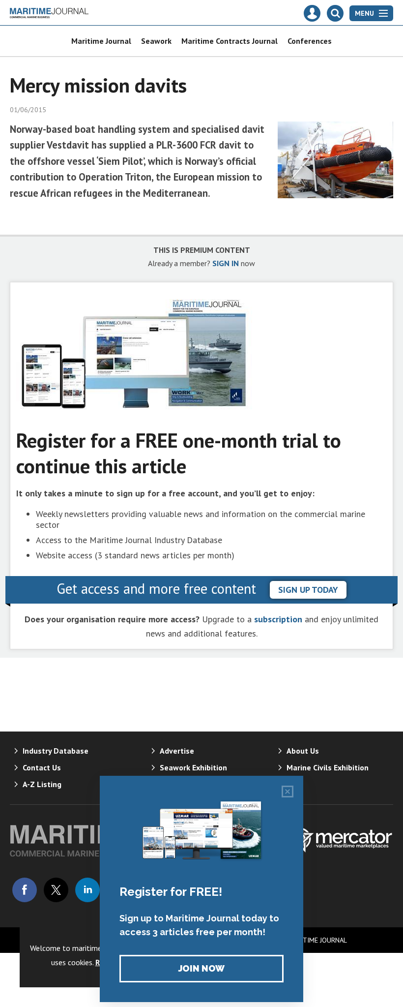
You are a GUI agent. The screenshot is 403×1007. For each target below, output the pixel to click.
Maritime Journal (101, 41)
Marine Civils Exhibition (328, 767)
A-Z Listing (42, 784)
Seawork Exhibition (193, 767)
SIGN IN (225, 263)
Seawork (156, 41)
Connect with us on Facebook (24, 890)
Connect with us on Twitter (56, 890)
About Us (303, 751)
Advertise (177, 751)
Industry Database (55, 751)
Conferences (310, 41)
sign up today (308, 589)
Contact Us (42, 767)
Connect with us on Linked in (87, 890)
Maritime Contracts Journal (229, 41)
